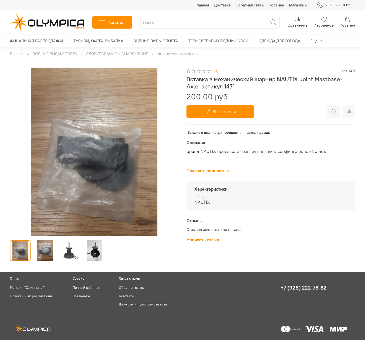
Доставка (222, 4)
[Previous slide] (18, 152)
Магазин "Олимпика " (27, 287)
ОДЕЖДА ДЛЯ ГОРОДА (279, 40)
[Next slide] (171, 152)
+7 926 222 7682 (337, 5)
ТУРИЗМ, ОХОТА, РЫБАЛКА (98, 40)
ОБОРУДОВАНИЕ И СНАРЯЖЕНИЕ (117, 53)
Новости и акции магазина (31, 296)
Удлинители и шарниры (178, 53)
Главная (202, 4)
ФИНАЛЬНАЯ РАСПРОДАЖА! (36, 40)
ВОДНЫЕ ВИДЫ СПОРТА (155, 40)
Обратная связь (250, 4)
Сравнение (81, 296)
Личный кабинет (86, 287)
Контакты (126, 296)
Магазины (298, 4)
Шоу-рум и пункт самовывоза (143, 304)
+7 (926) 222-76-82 (304, 287)
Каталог (117, 22)
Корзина (276, 4)
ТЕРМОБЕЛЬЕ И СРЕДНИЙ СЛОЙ (218, 40)
